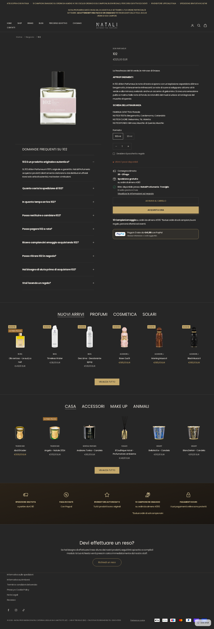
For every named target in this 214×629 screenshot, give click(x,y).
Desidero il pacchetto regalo (131, 153)
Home (19, 37)
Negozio (30, 37)
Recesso (11, 599)
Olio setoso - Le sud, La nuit (20, 360)
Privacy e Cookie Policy (18, 589)
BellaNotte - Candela (159, 450)
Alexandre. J (124, 354)
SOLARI (149, 314)
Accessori (93, 406)
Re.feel (20, 354)
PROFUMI (98, 314)
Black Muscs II (194, 358)
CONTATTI (11, 27)
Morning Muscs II (159, 358)
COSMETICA (125, 314)
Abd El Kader (20, 450)
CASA (70, 406)
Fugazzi (124, 446)
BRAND (30, 23)
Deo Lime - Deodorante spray (89, 360)
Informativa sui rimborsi (18, 579)
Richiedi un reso (107, 562)
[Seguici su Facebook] (8, 610)
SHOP (19, 23)
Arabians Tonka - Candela (89, 450)
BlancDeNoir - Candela (194, 450)
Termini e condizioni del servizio (22, 584)
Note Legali (12, 594)
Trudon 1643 (20, 446)
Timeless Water (55, 358)
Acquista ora (156, 210)
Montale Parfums (89, 446)
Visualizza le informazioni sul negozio (136, 193)
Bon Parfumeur (119, 48)
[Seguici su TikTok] (23, 610)
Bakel (55, 354)
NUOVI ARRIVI (71, 314)
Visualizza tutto (107, 381)
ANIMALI (141, 406)
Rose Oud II (124, 358)
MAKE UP (118, 406)
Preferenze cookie (137, 620)
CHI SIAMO (77, 23)
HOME (9, 23)
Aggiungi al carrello (155, 200)
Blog (41, 23)
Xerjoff (159, 446)
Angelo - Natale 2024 (54, 450)
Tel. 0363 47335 (115, 620)
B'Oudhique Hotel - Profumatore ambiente (124, 452)
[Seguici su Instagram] (16, 610)
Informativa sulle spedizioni (20, 574)
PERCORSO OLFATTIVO (58, 23)
